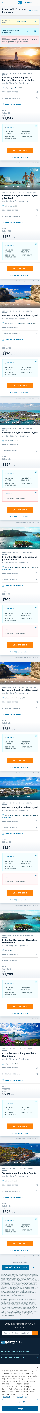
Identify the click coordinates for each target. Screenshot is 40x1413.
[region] (20, 1388)
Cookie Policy (8, 1397)
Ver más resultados (16, 1267)
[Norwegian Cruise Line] (20, 2)
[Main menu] (2, 2)
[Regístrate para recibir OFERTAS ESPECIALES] (35, 1333)
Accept (20, 1408)
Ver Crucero (20, 150)
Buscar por (6, 21)
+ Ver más (6, 569)
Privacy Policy (21, 1397)
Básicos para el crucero (12, 1358)
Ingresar (28, 2)
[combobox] (33, 1267)
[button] (37, 50)
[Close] (37, 1367)
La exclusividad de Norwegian (15, 1351)
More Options (20, 1402)
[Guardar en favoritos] (31, 50)
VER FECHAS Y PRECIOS (20, 157)
